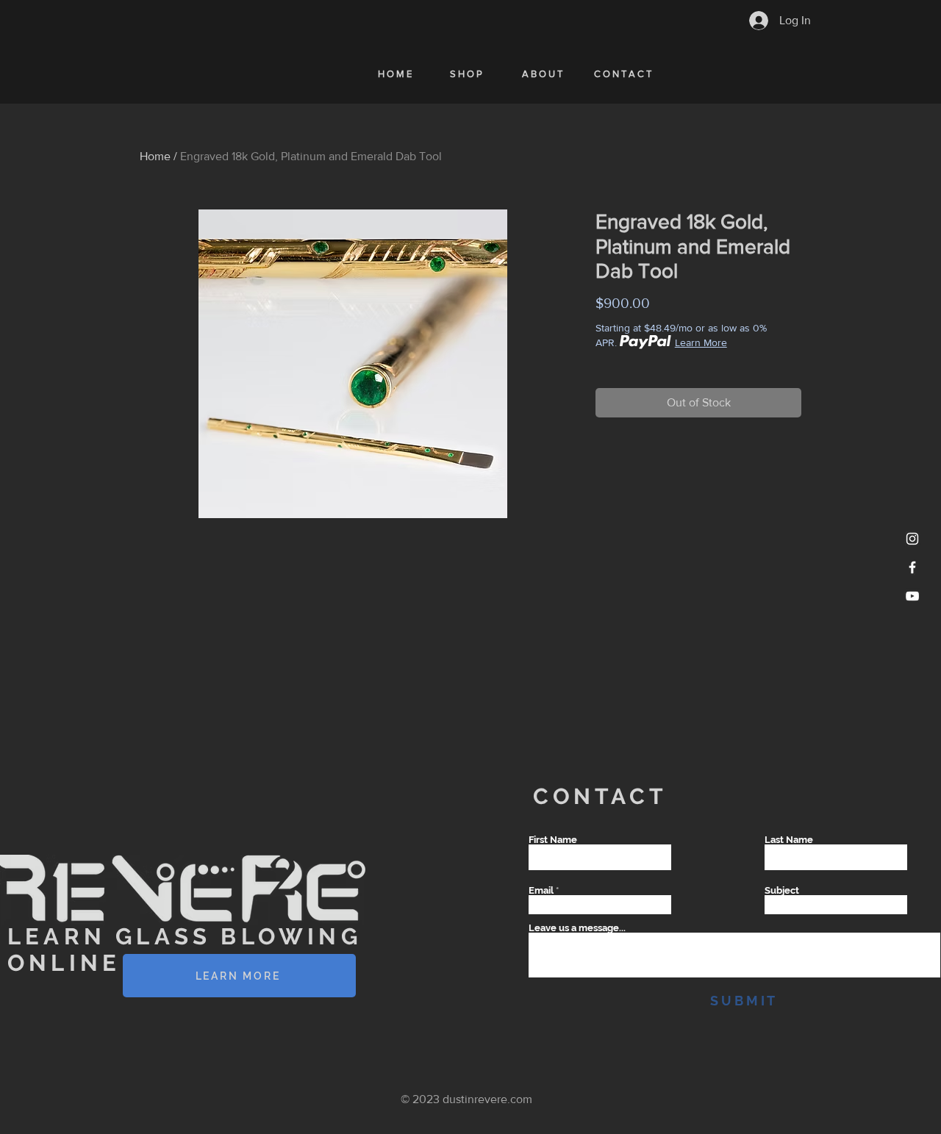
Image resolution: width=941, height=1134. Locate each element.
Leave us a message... (577, 928)
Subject (782, 890)
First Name (553, 839)
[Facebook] (912, 567)
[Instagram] (912, 539)
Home (155, 156)
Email (541, 890)
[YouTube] (912, 596)
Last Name (789, 839)
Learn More (701, 342)
